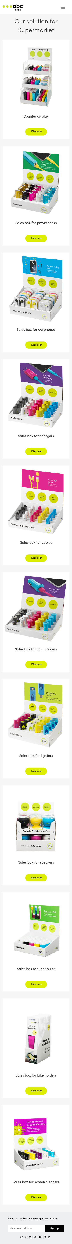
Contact (54, 1218)
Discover (36, 131)
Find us (23, 1218)
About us (12, 1218)
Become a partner (38, 1218)
